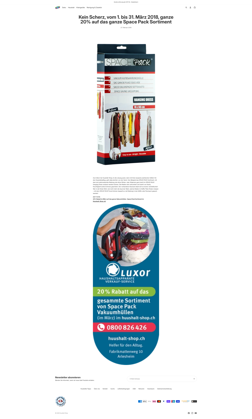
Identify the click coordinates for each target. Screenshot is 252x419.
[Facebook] (189, 413)
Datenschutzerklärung (164, 389)
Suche (113, 389)
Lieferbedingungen (124, 389)
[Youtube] (196, 413)
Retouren (141, 389)
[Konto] (190, 7)
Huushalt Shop (64, 413)
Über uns (97, 389)
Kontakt (105, 389)
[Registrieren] (194, 379)
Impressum (150, 389)
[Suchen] (186, 7)
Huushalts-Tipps (86, 389)
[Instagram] (192, 413)
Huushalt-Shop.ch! (99, 201)
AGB (134, 389)
